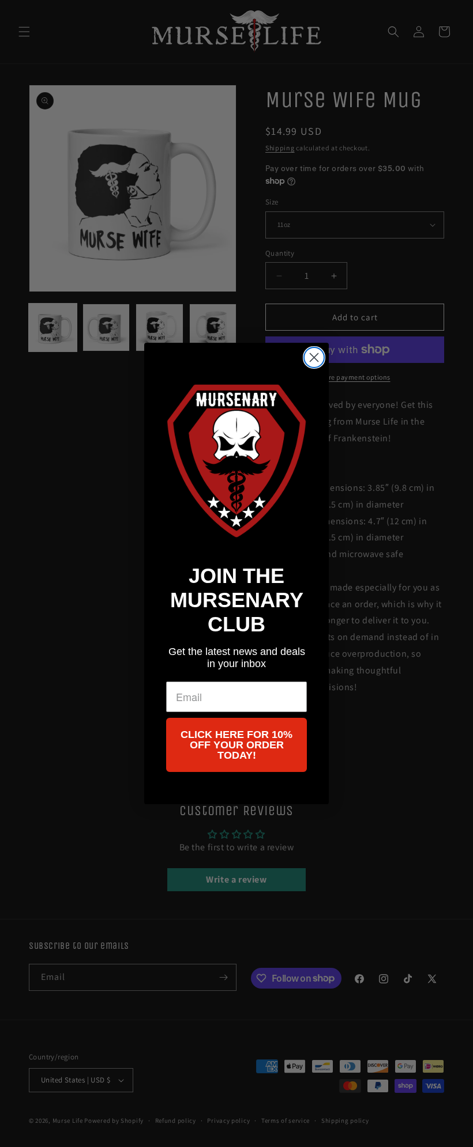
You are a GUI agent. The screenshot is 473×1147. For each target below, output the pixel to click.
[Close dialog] (314, 357)
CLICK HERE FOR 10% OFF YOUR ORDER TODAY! (236, 745)
